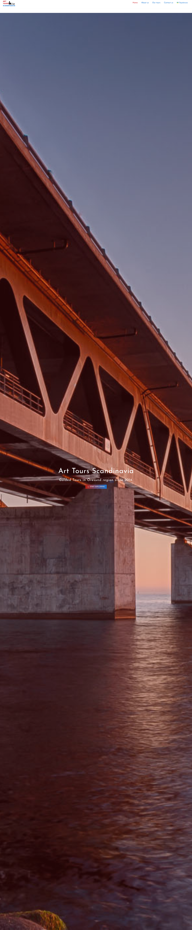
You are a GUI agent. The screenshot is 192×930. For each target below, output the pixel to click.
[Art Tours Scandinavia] (9, 5)
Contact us (168, 3)
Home (135, 3)
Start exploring (97, 486)
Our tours (156, 3)
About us (145, 3)
